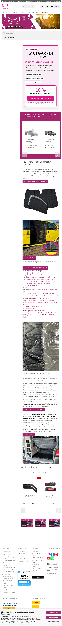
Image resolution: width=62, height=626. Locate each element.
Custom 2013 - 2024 (44, 279)
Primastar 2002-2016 (43, 294)
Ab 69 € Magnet (29, 258)
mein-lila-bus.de (51, 574)
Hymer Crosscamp (32, 285)
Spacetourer (42, 273)
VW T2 (39, 313)
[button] (38, 1)
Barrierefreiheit (7, 554)
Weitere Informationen (53, 621)
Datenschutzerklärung (26, 623)
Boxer (52, 300)
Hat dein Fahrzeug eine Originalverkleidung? (9, 558)
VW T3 (43, 313)
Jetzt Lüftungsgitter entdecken (41, 98)
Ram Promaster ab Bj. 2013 (35, 275)
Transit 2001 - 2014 (31, 279)
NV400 (52, 294)
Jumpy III (34, 273)
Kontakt (5, 12)
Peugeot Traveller (44, 300)
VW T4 (48, 313)
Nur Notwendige (53, 617)
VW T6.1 (25, 315)
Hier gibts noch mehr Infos (34, 410)
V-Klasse (38, 290)
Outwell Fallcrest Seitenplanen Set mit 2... (50, 141)
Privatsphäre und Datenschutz (8, 586)
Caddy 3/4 (28, 313)
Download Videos (8, 563)
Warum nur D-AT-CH (16, 12)
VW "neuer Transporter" (35, 315)
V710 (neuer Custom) (49, 283)
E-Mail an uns (30, 1)
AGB (4, 583)
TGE (27, 287)
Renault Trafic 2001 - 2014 (45, 302)
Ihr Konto (21, 556)
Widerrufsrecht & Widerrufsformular (8, 571)
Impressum (6, 552)
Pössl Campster (31, 306)
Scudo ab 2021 (51, 277)
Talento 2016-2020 (30, 277)
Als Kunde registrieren (22, 552)
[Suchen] (33, 6)
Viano (33, 290)
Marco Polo (45, 290)
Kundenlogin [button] (48, 1)
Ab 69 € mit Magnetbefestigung (35, 268)
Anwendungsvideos (47, 12)
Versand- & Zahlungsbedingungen (9, 566)
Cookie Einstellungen (9, 592)
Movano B (41, 298)
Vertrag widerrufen (38, 577)
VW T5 (52, 313)
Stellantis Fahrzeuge (29, 308)
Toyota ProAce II (32, 311)
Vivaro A (46, 298)
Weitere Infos (29, 435)
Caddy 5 (34, 313)
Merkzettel (57, 1)
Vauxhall (28, 296)
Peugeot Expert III (33, 300)
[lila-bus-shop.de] (11, 6)
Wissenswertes (33, 12)
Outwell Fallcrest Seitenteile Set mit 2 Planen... (31, 141)
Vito (30, 290)
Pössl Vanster (40, 306)
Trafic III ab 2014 (32, 302)
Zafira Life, (47, 296)
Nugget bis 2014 (37, 283)
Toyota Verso (41, 311)
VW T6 (56, 313)
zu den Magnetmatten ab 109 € (35, 181)
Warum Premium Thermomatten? (8, 579)
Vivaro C (34, 296)
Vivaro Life (40, 296)
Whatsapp (21, 1)
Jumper (29, 273)
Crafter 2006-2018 (48, 315)
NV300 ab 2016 (31, 294)
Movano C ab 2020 (31, 298)
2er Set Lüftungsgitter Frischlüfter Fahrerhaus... (30, 496)
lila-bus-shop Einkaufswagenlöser (51, 496)
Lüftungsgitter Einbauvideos (7, 575)
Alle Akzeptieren (53, 612)
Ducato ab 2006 (41, 277)
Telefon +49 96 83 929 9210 (9, 1)
